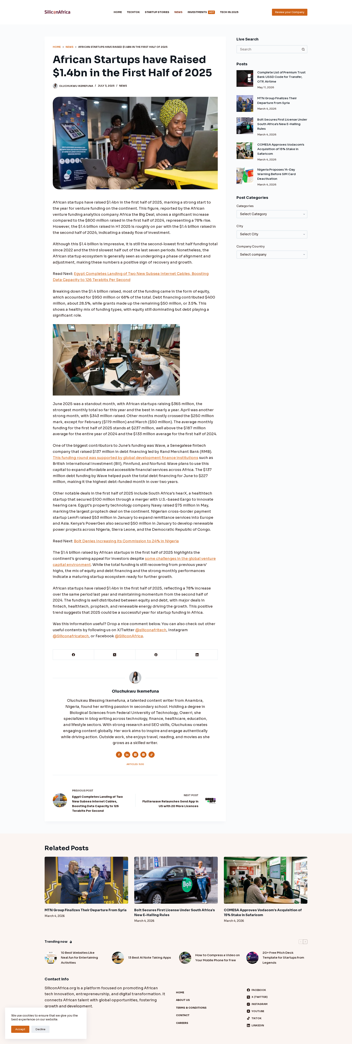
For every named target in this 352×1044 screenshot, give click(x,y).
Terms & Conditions (191, 1007)
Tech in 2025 (229, 12)
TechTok (133, 12)
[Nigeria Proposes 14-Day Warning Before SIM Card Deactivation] (244, 175)
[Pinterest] (156, 655)
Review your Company (289, 12)
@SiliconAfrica (129, 636)
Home (118, 12)
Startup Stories (157, 12)
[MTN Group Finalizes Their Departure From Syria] (244, 103)
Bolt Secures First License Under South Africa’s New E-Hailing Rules (282, 124)
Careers (182, 1022)
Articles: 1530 (135, 764)
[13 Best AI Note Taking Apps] (118, 958)
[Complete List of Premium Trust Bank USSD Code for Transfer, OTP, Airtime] (244, 78)
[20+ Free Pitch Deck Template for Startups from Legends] (252, 958)
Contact (182, 1015)
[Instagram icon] (143, 755)
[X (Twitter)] (114, 655)
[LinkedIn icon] (127, 755)
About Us (183, 999)
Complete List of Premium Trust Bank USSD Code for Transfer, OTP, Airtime (281, 76)
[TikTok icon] (151, 755)
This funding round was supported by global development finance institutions (125, 458)
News (178, 12)
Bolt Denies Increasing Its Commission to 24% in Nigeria (126, 541)
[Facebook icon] (119, 755)
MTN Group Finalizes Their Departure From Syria (85, 910)
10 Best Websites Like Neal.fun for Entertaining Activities (79, 958)
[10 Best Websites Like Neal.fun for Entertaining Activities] (51, 958)
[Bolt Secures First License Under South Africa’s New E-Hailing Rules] (244, 125)
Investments (201, 12)
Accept (20, 1029)
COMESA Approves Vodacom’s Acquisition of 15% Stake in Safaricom (280, 149)
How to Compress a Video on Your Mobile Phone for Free (217, 957)
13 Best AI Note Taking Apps (149, 957)
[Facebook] (73, 655)
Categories (245, 206)
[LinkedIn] (197, 655)
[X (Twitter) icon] (135, 755)
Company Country (250, 246)
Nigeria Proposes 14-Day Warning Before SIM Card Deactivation (276, 174)
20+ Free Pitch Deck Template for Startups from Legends (283, 958)
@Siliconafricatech (71, 636)
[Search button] (303, 49)
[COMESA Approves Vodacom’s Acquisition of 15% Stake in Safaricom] (244, 150)
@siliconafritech (150, 630)
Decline (40, 1029)
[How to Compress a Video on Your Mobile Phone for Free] (185, 958)
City (239, 226)
